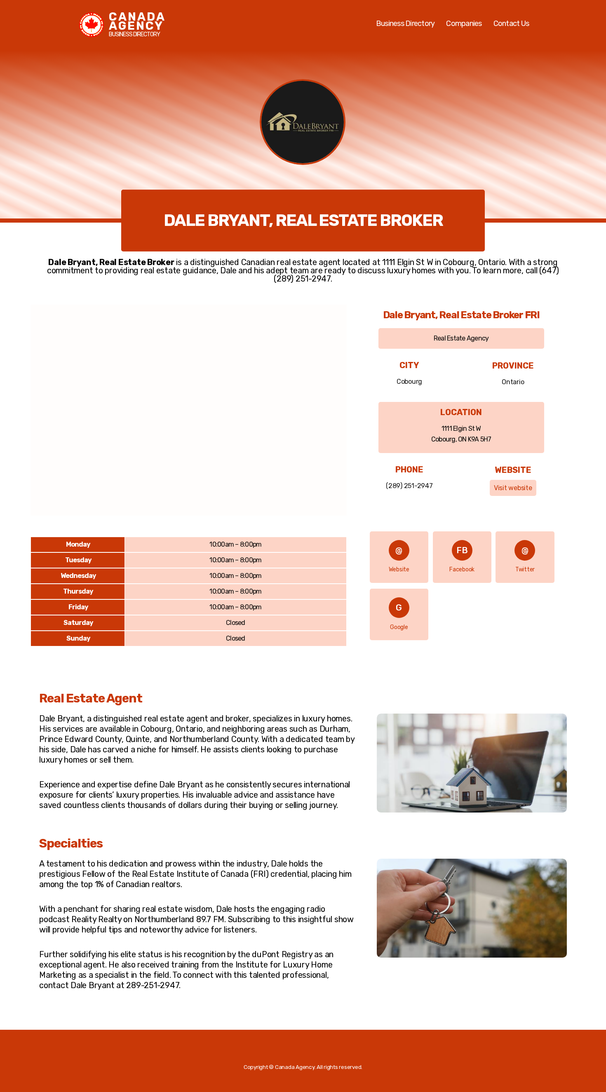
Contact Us (511, 23)
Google (399, 627)
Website (399, 569)
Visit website (513, 488)
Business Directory (405, 23)
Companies (464, 23)
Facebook (461, 569)
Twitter (525, 569)
